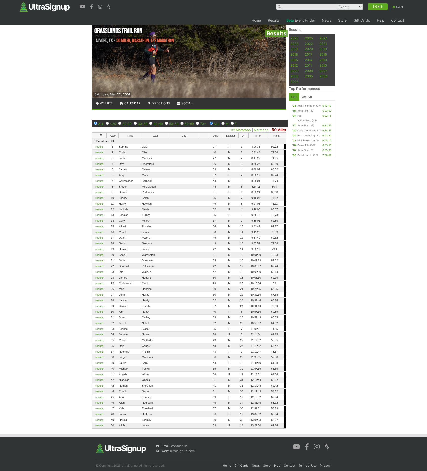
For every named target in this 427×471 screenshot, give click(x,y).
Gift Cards (362, 20)
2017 (308, 54)
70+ (203, 124)
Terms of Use (308, 465)
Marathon (261, 130)
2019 (323, 49)
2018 (294, 54)
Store (342, 20)
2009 (294, 71)
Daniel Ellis (303, 145)
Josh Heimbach (306, 105)
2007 (323, 71)
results (99, 146)
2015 (294, 60)
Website (106, 103)
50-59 (173, 124)
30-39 (142, 124)
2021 (323, 44)
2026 (294, 38)
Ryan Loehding (306, 135)
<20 (113, 124)
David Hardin (304, 155)
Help (380, 20)
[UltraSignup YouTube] (83, 6)
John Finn (303, 110)
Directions (160, 103)
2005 (309, 76)
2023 (294, 44)
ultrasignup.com (182, 451)
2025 (309, 38)
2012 (294, 65)
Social (186, 103)
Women (307, 96)
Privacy (325, 465)
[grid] (189, 283)
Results (273, 20)
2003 (294, 82)
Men (294, 97)
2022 (309, 44)
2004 (323, 76)
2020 (309, 49)
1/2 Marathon (240, 130)
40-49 (158, 124)
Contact (397, 20)
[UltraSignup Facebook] (92, 6)
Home (256, 20)
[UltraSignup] (45, 6)
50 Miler (279, 129)
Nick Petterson (306, 140)
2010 (323, 65)
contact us (179, 446)
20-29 (127, 124)
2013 (323, 60)
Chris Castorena (306, 130)
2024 (323, 38)
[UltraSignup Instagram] (100, 6)
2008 (309, 71)
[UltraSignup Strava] (109, 6)
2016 (323, 54)
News (326, 20)
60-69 (189, 124)
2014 (308, 60)
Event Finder (300, 20)
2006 (294, 76)
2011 (308, 65)
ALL (101, 124)
